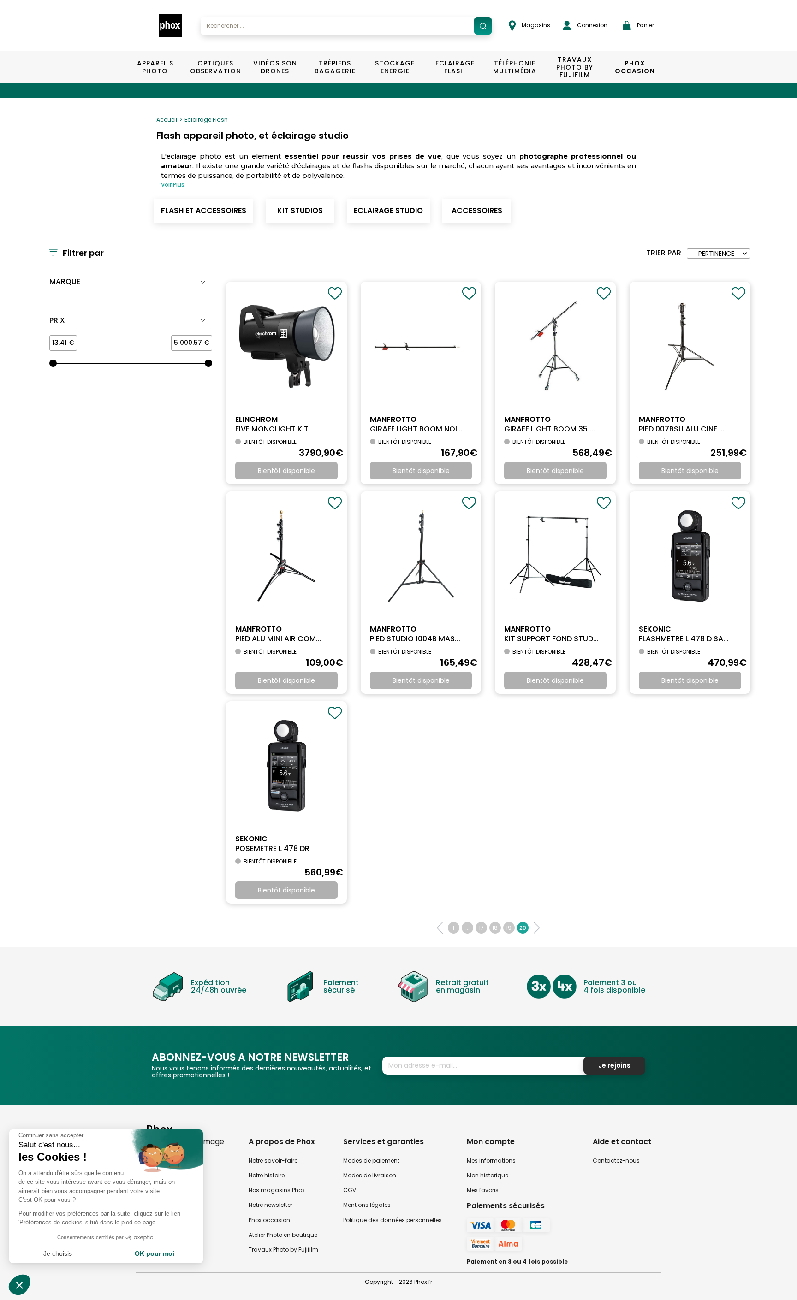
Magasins (535, 25)
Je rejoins (614, 1065)
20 (522, 928)
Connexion (591, 25)
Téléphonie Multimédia (514, 67)
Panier (645, 25)
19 (509, 928)
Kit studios (300, 210)
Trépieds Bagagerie (335, 67)
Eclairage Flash (455, 67)
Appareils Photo (155, 67)
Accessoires (477, 210)
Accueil (166, 120)
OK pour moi (154, 1253)
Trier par (663, 253)
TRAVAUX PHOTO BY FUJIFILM (574, 67)
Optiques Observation (215, 67)
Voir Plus (172, 185)
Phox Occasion (635, 67)
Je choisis (57, 1253)
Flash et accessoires (203, 210)
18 (495, 928)
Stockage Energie (395, 67)
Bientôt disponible (286, 470)
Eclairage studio (388, 210)
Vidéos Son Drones (275, 67)
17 (481, 928)
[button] (19, 1285)
